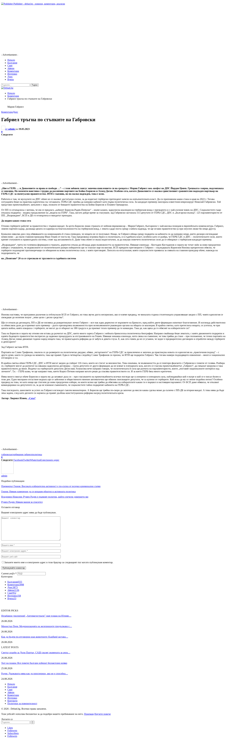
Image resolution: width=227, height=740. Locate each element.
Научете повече (102, 714)
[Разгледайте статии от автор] (7, 473)
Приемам (89, 714)
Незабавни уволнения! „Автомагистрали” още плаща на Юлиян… (36, 615)
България (12, 62)
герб (14, 454)
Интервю (12, 74)
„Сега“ (32, 398)
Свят (10, 65)
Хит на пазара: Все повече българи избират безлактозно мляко (34, 663)
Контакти (12, 700)
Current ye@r (9, 573)
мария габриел (24, 454)
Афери (10, 68)
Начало (11, 60)
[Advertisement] (94, 29)
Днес (10, 76)
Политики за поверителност (22, 703)
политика (37, 454)
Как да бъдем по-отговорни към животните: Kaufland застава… (34, 636)
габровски (6, 454)
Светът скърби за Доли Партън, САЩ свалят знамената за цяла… (35, 652)
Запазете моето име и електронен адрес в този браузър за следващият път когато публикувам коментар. (58, 562)
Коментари (13, 71)
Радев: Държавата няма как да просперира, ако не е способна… (34, 673)
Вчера (10, 79)
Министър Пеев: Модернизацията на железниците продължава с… (36, 626)
